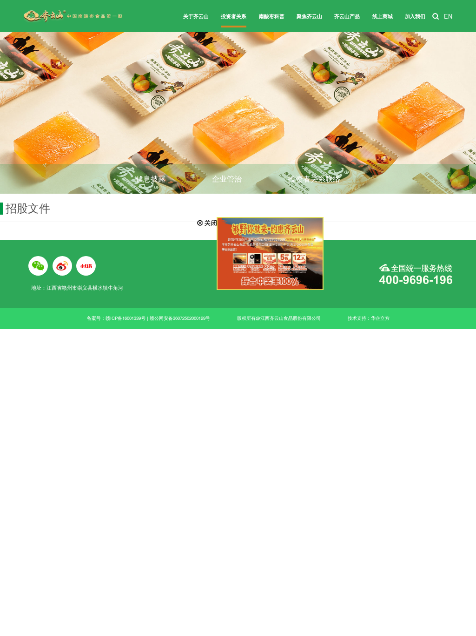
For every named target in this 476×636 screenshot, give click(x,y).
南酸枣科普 (271, 16)
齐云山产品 (347, 16)
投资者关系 (233, 16)
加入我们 (415, 16)
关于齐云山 (196, 16)
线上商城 (382, 16)
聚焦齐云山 (309, 16)
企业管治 (227, 178)
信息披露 (150, 178)
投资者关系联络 (314, 178)
